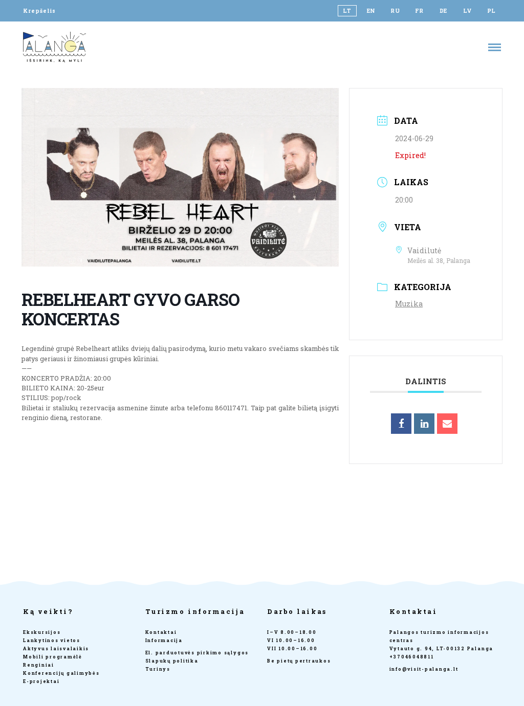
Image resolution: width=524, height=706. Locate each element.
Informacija (164, 640)
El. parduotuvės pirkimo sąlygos (197, 652)
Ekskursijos (41, 632)
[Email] (447, 423)
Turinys (157, 669)
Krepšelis (39, 10)
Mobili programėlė (52, 656)
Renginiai (38, 665)
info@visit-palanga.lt (423, 669)
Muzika (409, 303)
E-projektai (41, 681)
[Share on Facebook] (401, 423)
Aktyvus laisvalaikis (56, 648)
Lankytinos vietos (51, 640)
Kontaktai (161, 632)
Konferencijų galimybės (61, 673)
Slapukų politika (172, 661)
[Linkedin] (424, 423)
